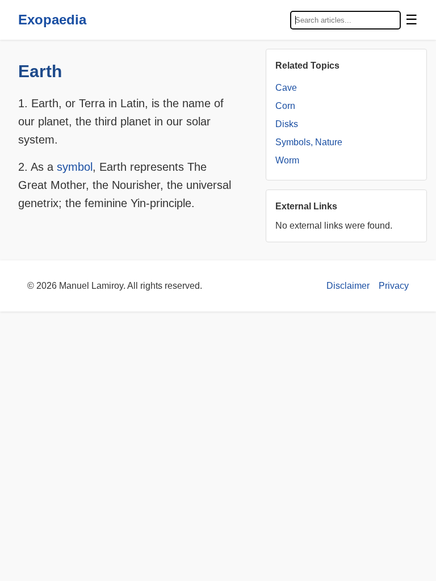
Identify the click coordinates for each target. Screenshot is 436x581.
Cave (286, 87)
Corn (285, 106)
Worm (287, 160)
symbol (75, 167)
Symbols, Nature (308, 142)
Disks (286, 124)
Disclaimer (348, 285)
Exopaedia (52, 19)
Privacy (394, 285)
